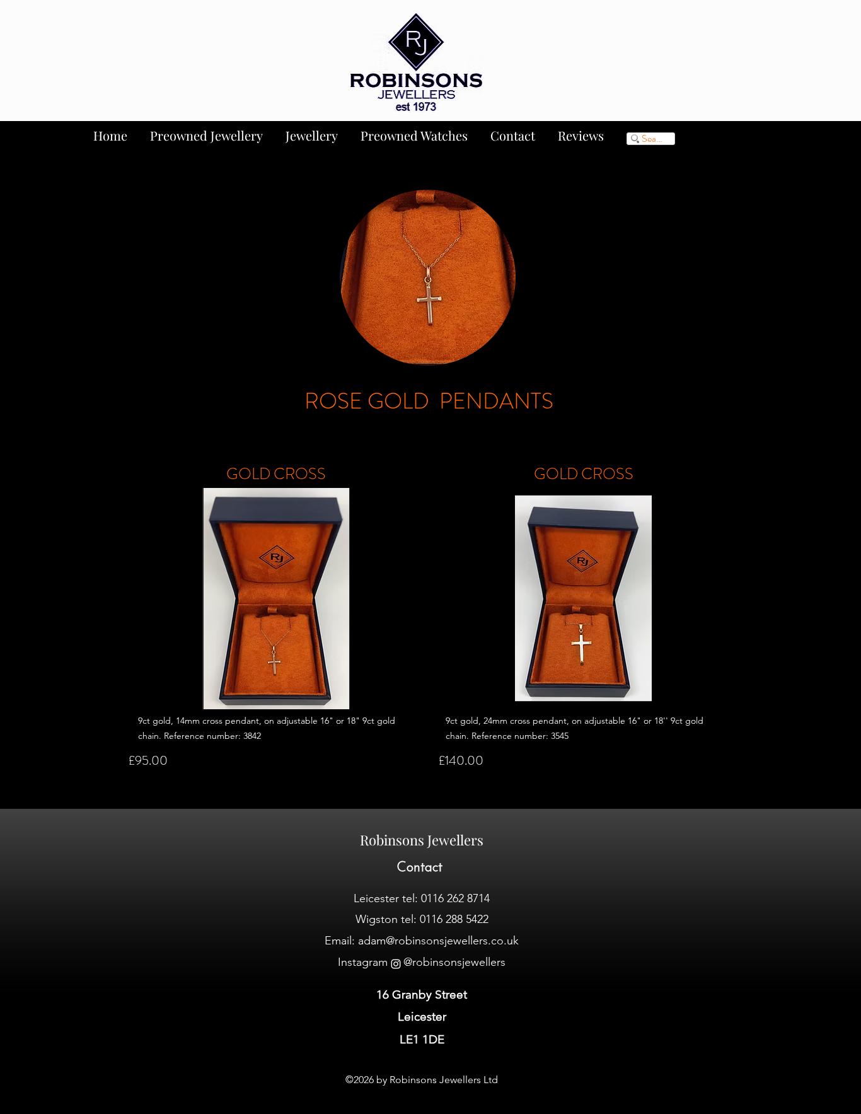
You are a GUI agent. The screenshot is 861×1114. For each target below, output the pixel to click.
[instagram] (396, 964)
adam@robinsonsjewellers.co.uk (438, 941)
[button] (276, 598)
